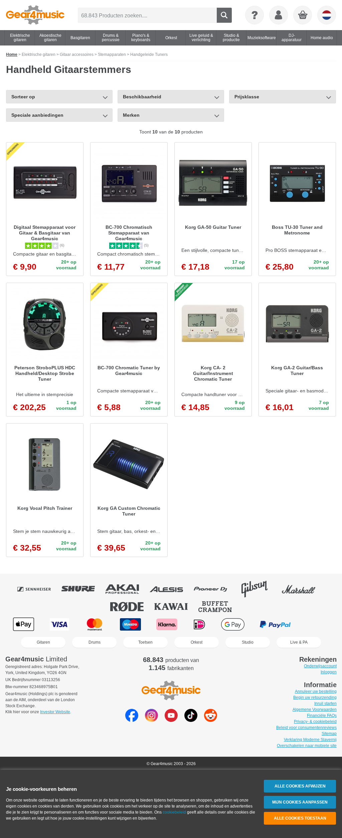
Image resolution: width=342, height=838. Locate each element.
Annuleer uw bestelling (316, 691)
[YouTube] (171, 720)
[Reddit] (210, 720)
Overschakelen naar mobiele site (307, 745)
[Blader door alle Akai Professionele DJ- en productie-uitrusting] (127, 589)
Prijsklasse (246, 96)
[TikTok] (190, 720)
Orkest (196, 642)
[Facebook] (131, 720)
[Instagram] (151, 720)
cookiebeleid (174, 812)
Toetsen (145, 642)
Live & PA (299, 642)
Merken (131, 115)
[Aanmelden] (279, 15)
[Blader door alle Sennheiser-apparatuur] (39, 589)
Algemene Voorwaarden (315, 709)
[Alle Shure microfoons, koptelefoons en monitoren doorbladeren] (83, 589)
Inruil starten (325, 703)
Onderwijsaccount (320, 666)
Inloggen (329, 672)
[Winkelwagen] (303, 15)
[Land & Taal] (327, 15)
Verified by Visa (317, 624)
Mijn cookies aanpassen (300, 802)
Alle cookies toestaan (300, 818)
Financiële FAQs (322, 715)
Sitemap (329, 733)
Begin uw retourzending (315, 697)
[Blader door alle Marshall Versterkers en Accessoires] (303, 589)
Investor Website (55, 712)
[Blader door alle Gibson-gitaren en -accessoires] (259, 589)
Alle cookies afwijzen (300, 786)
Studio (247, 642)
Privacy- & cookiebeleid (315, 721)
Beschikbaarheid (142, 96)
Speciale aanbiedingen (37, 115)
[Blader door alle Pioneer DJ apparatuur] (215, 589)
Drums (95, 642)
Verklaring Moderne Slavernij (310, 739)
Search (224, 15)
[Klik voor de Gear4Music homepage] (35, 15)
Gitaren (43, 642)
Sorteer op (23, 96)
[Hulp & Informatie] (254, 15)
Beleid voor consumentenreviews (306, 727)
